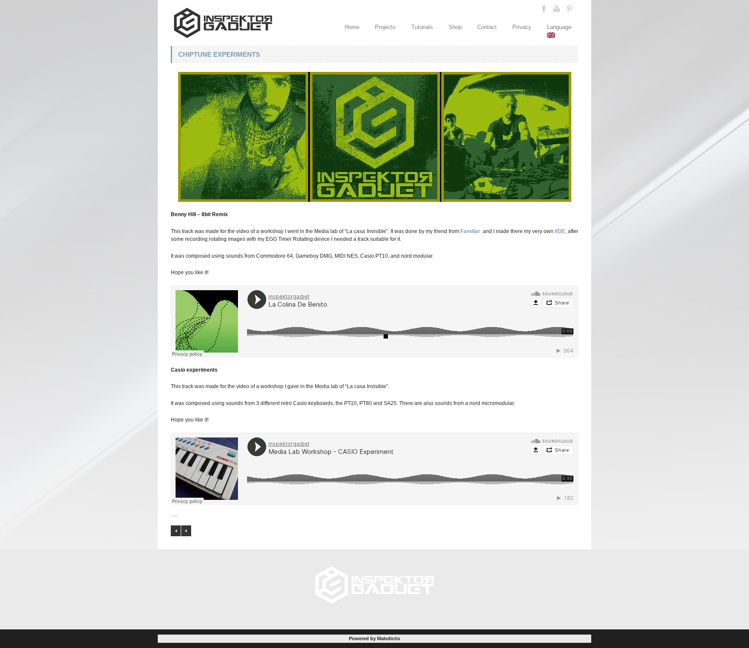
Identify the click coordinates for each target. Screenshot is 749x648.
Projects (385, 27)
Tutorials (422, 27)
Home (352, 27)
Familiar (470, 231)
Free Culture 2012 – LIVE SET (176, 530)
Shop (455, 27)
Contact (487, 27)
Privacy (521, 27)
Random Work (186, 530)
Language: (561, 27)
